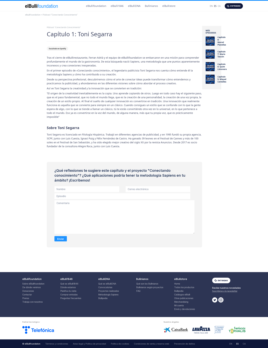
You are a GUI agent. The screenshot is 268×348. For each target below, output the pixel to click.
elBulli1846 (117, 6)
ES (215, 6)
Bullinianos (151, 6)
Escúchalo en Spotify (57, 48)
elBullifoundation (96, 6)
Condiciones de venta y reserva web (151, 343)
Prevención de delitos (184, 343)
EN (211, 6)
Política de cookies (120, 343)
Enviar (60, 238)
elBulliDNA (134, 6)
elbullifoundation (32, 15)
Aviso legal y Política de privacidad (89, 343)
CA (219, 6)
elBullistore (168, 6)
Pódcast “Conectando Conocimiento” (60, 15)
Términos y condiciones (56, 343)
